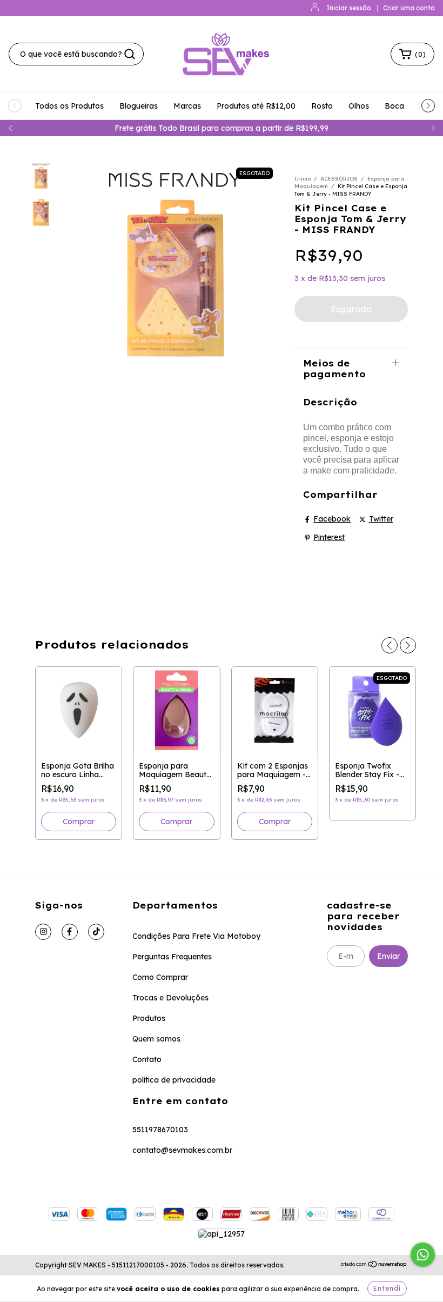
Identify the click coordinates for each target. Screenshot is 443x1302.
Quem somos (156, 1039)
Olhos (358, 106)
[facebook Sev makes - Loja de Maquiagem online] (70, 932)
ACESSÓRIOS (339, 178)
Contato (147, 1059)
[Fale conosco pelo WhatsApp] (423, 1255)
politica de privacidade (174, 1080)
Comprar (176, 821)
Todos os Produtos (69, 106)
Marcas (187, 106)
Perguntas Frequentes (172, 957)
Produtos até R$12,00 (256, 106)
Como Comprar (160, 977)
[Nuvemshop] (374, 1265)
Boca (394, 106)
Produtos (148, 1018)
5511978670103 (160, 1129)
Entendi (387, 1288)
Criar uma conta (409, 8)
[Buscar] (129, 54)
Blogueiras (138, 106)
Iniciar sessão (348, 8)
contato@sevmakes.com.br (182, 1150)
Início (302, 178)
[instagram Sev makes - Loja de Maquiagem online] (43, 932)
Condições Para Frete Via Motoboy (196, 936)
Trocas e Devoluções (170, 998)
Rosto (322, 106)
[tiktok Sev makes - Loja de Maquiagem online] (96, 932)
